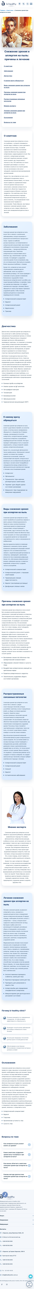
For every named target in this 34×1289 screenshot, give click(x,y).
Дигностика (8, 76)
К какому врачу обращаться (14, 80)
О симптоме (8, 66)
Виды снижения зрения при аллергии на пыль (17, 86)
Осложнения (8, 117)
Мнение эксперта (10, 106)
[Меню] (31, 4)
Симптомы (10, 10)
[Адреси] (19, 3)
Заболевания (8, 71)
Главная (2, 10)
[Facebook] (2, 1284)
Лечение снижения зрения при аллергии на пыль (14, 112)
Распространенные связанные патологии (14, 100)
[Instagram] (7, 1284)
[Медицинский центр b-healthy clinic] (9, 3)
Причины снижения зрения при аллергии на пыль (15, 93)
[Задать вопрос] (31, 1276)
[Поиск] (27, 3)
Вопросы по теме (10, 122)
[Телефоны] (23, 3)
